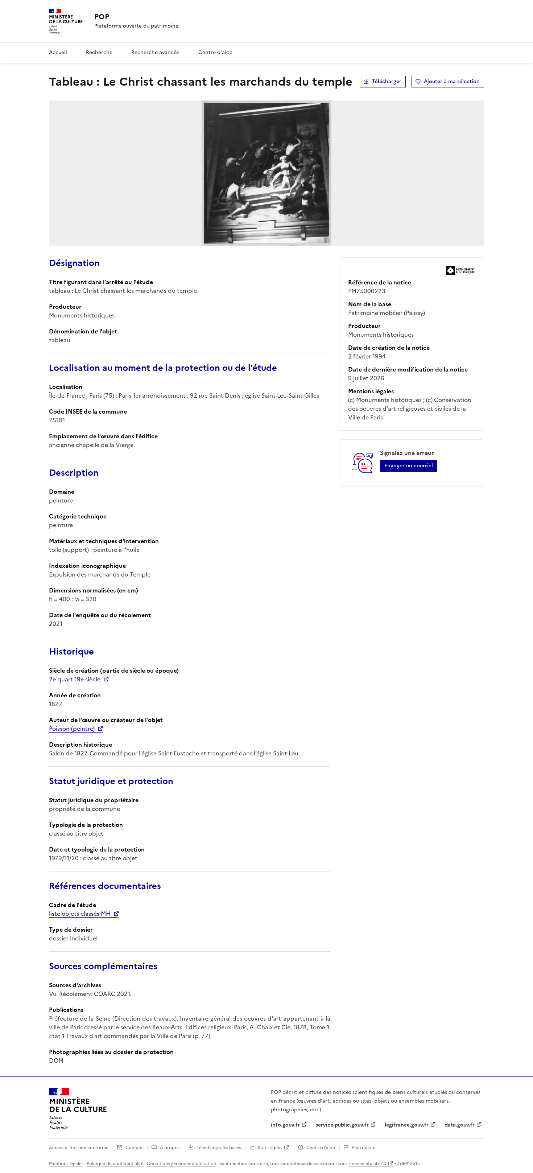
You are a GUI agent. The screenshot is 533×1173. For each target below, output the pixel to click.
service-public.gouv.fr (342, 1125)
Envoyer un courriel (408, 465)
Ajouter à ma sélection (452, 81)
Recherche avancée (155, 52)
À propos (169, 1147)
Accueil (58, 52)
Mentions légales (66, 1163)
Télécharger (386, 81)
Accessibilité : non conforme (78, 1147)
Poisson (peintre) (72, 728)
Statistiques (270, 1147)
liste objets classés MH (80, 913)
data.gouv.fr (460, 1125)
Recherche (99, 52)
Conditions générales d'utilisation (181, 1163)
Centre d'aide (215, 52)
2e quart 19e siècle (74, 679)
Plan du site (364, 1147)
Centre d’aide (320, 1147)
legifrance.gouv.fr (407, 1125)
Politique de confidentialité (115, 1163)
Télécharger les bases (219, 1147)
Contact (134, 1147)
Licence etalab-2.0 (367, 1163)
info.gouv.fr (285, 1125)
